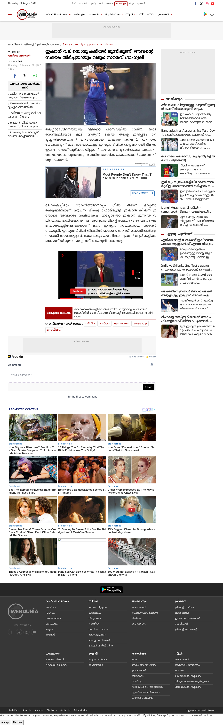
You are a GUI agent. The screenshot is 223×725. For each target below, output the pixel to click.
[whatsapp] (35, 76)
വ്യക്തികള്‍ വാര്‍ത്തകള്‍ (146, 692)
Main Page (14, 710)
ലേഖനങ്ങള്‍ (139, 607)
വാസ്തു (136, 681)
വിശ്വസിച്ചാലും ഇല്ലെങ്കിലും (147, 687)
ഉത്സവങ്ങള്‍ (139, 670)
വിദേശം (50, 613)
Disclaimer (52, 710)
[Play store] (205, 14)
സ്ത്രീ (129, 14)
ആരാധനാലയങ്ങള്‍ (144, 665)
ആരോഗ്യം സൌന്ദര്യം (187, 665)
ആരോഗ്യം (112, 14)
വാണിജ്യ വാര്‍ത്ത (56, 665)
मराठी (101, 3)
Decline (17, 722)
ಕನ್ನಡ (131, 3)
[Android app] (111, 589)
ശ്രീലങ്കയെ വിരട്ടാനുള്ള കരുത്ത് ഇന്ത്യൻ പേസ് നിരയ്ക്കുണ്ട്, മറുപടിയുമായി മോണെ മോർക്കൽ (188, 107)
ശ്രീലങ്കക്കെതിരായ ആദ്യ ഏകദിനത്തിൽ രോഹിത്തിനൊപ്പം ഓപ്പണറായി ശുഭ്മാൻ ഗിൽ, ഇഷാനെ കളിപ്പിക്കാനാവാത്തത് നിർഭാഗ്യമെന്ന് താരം (24, 105)
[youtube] (212, 3)
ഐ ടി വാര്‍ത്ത (98, 659)
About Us (27, 710)
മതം (134, 659)
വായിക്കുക (174, 99)
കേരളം (79, 14)
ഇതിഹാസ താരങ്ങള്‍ (187, 618)
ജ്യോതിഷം (121, 324)
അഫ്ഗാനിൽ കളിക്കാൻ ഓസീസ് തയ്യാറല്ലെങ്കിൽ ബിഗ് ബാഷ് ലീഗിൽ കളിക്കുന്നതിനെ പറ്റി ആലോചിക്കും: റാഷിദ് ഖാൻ (113, 313)
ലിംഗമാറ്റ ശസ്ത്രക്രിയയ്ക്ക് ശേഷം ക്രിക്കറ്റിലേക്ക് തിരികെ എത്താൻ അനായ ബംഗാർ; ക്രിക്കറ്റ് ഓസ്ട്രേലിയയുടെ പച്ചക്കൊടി (187, 319)
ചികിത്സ (137, 618)
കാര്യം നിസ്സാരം (98, 607)
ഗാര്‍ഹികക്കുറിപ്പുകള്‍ (188, 687)
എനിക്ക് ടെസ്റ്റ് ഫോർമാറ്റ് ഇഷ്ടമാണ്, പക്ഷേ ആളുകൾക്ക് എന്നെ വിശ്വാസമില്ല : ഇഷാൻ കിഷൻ (187, 242)
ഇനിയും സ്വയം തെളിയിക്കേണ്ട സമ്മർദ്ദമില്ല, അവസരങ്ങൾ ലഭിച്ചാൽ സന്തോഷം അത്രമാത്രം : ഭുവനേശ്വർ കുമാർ (187, 184)
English (83, 3)
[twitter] (201, 3)
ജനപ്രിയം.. (54, 330)
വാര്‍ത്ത (104, 324)
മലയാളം (121, 3)
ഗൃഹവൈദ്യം (139, 623)
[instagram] (207, 3)
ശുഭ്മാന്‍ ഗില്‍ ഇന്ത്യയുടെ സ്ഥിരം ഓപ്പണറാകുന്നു (23, 124)
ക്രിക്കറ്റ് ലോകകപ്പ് (186, 629)
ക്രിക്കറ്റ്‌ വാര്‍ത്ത (48, 44)
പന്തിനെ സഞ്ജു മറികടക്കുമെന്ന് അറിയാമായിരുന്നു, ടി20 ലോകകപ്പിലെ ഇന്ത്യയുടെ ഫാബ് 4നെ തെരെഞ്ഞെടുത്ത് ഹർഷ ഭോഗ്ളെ (24, 115)
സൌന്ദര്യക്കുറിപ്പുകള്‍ (188, 676)
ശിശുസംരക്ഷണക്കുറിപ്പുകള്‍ (192, 681)
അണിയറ (94, 623)
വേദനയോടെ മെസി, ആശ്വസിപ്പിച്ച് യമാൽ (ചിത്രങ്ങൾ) (188, 158)
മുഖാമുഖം (95, 613)
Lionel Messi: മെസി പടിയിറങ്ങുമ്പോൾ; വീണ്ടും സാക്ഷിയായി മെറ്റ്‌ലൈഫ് (185, 210)
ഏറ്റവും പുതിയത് (179, 234)
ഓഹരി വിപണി (55, 659)
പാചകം (179, 670)
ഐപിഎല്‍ (181, 623)
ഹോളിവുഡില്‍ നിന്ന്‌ (101, 645)
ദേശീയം (51, 607)
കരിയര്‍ (50, 634)
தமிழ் (93, 3)
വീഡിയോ (146, 14)
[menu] (11, 14)
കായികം (14, 44)
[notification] (212, 14)
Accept (5, 722)
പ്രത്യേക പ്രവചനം (142, 698)
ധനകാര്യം (52, 623)
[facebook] (195, 3)
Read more (78, 291)
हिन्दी (74, 3)
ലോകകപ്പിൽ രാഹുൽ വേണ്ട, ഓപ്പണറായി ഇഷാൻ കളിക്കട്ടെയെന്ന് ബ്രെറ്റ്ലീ (24, 134)
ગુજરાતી (141, 3)
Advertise (39, 710)
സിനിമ (94, 14)
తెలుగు (109, 3)
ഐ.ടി (49, 629)
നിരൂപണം (95, 618)
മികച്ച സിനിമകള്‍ (99, 640)
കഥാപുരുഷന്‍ (97, 634)
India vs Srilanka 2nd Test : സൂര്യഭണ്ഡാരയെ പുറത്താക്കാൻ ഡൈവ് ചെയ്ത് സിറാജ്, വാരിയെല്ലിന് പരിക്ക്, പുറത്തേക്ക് (188, 268)
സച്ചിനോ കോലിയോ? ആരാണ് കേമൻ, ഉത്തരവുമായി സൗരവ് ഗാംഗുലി (24, 95)
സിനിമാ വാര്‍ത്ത (98, 629)
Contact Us (65, 710)
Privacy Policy (80, 710)
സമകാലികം (53, 618)
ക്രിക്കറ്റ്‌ (163, 14)
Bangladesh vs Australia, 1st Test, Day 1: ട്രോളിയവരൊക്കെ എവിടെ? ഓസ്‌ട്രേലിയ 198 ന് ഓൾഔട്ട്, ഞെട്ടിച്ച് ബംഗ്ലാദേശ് (188, 133)
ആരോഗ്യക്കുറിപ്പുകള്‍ (145, 613)
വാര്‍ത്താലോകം (56, 14)
